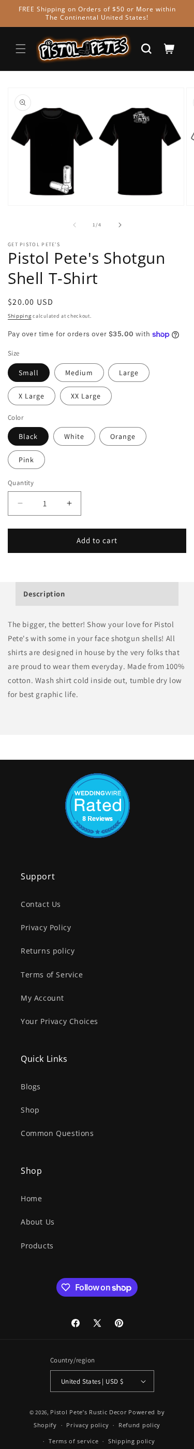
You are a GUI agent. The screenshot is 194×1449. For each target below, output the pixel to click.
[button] (20, 48)
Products (37, 1246)
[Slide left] (74, 225)
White (74, 436)
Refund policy (139, 1425)
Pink (26, 459)
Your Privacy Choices (59, 1021)
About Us (38, 1222)
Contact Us (41, 904)
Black (28, 436)
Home (31, 1198)
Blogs (31, 1086)
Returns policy (47, 951)
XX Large (86, 396)
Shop (30, 1110)
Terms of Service (52, 974)
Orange (123, 436)
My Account (42, 998)
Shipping (20, 315)
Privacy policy (87, 1425)
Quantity (21, 482)
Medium (79, 372)
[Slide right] (120, 225)
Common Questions (57, 1133)
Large (129, 372)
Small (29, 372)
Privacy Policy (46, 927)
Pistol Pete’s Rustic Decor (88, 1412)
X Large (31, 396)
